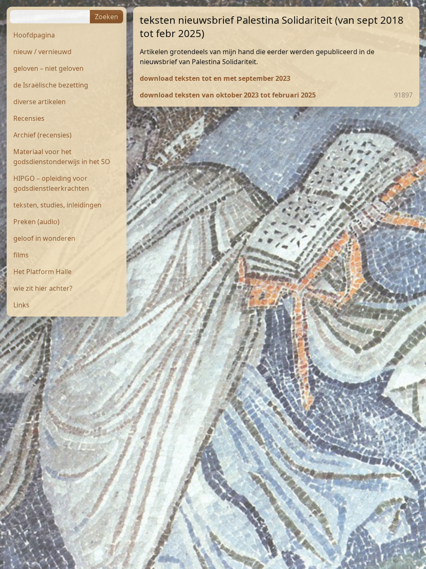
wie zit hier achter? (42, 288)
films (21, 255)
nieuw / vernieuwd (42, 51)
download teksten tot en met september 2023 (215, 78)
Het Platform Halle (42, 271)
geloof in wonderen (44, 238)
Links (21, 304)
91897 (403, 95)
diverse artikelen (39, 101)
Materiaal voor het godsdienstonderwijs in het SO (61, 156)
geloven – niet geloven (48, 68)
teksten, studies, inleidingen (57, 205)
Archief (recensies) (42, 135)
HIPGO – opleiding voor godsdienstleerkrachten (51, 183)
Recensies (29, 118)
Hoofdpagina (34, 35)
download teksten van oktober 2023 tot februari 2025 (228, 95)
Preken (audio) (36, 221)
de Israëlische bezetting (50, 85)
